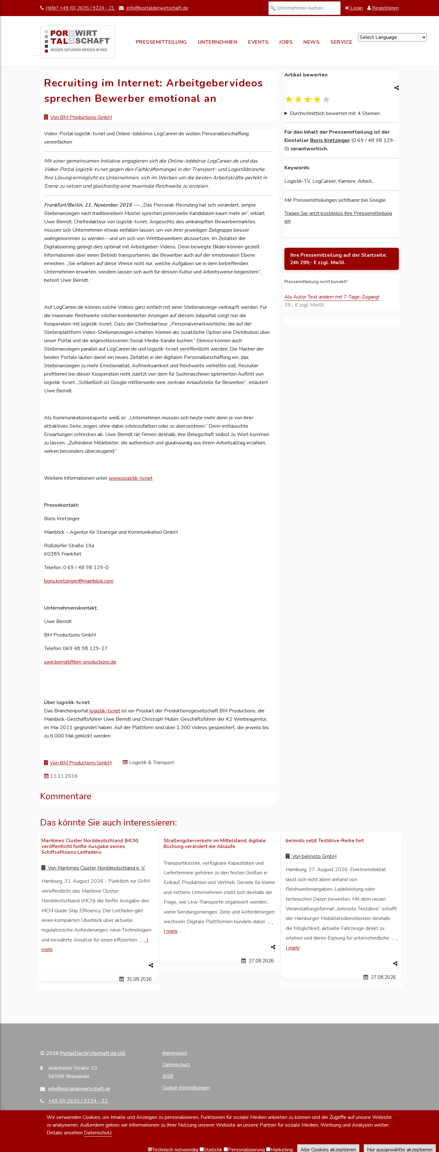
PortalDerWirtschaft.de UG (92, 1053)
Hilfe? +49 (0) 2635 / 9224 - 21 (81, 8)
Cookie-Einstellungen (186, 1087)
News (311, 42)
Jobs (285, 42)
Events (258, 42)
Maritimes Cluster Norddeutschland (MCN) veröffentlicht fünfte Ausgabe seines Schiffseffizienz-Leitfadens (90, 846)
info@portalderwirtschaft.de (156, 8)
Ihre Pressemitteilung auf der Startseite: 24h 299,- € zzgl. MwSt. (338, 259)
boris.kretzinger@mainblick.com (78, 581)
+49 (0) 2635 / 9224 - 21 (78, 1100)
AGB (167, 1076)
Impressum (174, 1053)
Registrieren (385, 8)
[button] (97, 965)
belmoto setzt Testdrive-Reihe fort (325, 840)
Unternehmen (217, 42)
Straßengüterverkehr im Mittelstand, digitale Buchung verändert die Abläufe (215, 843)
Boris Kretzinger (330, 140)
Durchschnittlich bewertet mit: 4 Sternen (335, 113)
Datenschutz (176, 1064)
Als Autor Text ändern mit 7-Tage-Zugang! (331, 296)
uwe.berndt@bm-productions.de (80, 661)
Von (96, 868)
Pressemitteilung (161, 42)
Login (356, 8)
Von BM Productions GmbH (81, 117)
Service (341, 42)
